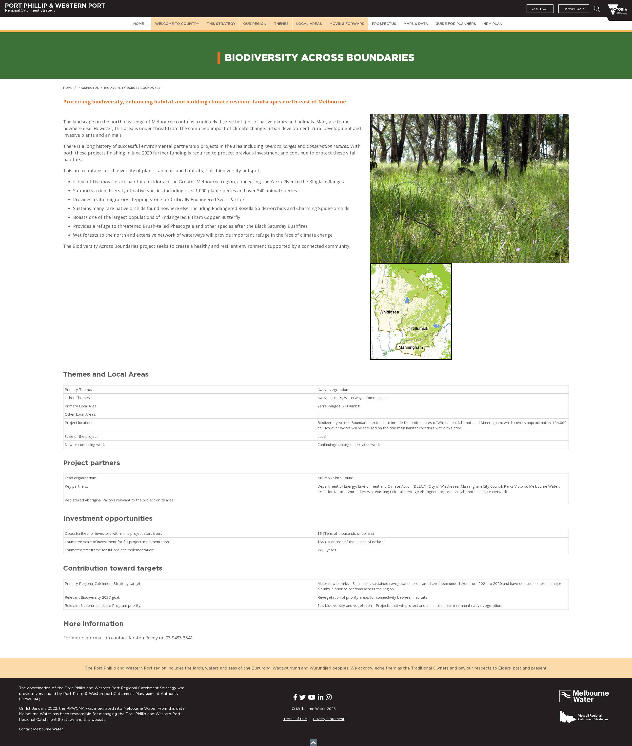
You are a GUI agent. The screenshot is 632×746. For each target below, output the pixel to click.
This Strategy (221, 23)
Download (574, 9)
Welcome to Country (177, 23)
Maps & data (416, 23)
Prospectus (384, 23)
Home (138, 23)
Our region (254, 23)
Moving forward (347, 23)
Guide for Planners (455, 23)
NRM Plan (492, 23)
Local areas (309, 23)
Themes (281, 23)
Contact (540, 9)
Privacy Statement (328, 718)
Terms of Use (295, 718)
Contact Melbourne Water (41, 729)
